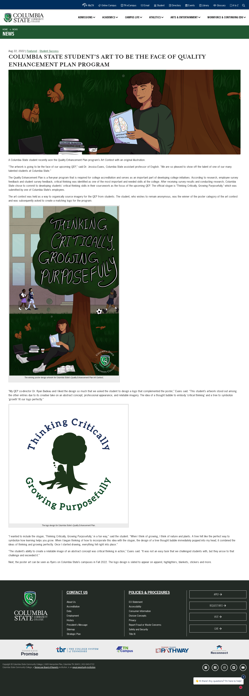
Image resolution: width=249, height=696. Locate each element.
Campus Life (132, 17)
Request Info (216, 605)
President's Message (77, 624)
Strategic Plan (74, 634)
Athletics (155, 17)
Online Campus (108, 5)
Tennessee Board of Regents (46, 667)
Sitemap (71, 629)
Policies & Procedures (149, 592)
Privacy (132, 620)
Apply (216, 594)
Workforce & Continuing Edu (225, 17)
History (70, 620)
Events (191, 5)
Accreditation (73, 606)
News (15, 29)
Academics (108, 17)
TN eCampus (129, 5)
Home (5, 29)
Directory (176, 5)
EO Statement (135, 602)
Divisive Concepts (137, 615)
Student (160, 5)
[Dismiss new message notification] (243, 677)
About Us (71, 602)
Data (69, 611)
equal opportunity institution (83, 667)
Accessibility (135, 606)
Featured (32, 51)
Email (146, 5)
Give (216, 628)
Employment (73, 615)
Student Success (49, 51)
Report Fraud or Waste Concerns (145, 624)
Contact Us (77, 592)
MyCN (90, 5)
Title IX (132, 634)
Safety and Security (138, 629)
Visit (216, 617)
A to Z (235, 5)
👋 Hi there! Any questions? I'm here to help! (218, 680)
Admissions (85, 17)
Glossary (220, 5)
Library (205, 5)
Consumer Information (140, 611)
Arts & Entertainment (184, 17)
